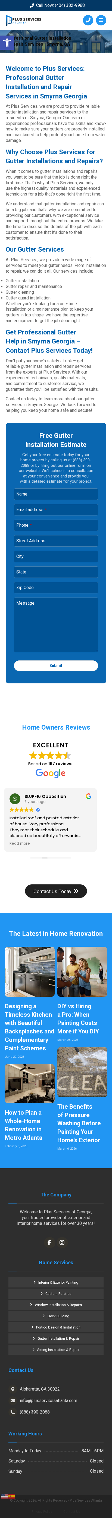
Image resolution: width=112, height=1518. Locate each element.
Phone (24, 525)
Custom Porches (58, 1294)
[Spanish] (11, 1495)
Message (25, 603)
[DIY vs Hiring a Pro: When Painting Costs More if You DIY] (82, 972)
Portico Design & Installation (58, 1327)
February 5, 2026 (16, 1146)
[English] (4, 1495)
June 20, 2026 (14, 1057)
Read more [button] (20, 843)
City (20, 556)
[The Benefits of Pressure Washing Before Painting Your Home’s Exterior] (82, 1072)
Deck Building (58, 1316)
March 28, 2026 (67, 1040)
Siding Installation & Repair (58, 1350)
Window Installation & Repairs (58, 1305)
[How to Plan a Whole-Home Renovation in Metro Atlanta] (30, 1083)
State (21, 572)
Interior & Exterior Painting (58, 1282)
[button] (7, 43)
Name (21, 494)
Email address (31, 509)
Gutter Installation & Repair (58, 1338)
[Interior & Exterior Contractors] (23, 21)
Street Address (30, 540)
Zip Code (25, 587)
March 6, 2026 (67, 1148)
